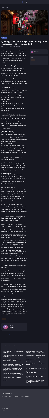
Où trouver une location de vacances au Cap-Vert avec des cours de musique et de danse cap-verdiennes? (12, 360)
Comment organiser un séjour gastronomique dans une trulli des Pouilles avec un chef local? (13, 374)
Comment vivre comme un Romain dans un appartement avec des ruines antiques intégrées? (12, 379)
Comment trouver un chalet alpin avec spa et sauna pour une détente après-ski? (35, 358)
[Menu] (26, 2)
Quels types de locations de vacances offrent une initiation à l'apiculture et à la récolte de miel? (35, 376)
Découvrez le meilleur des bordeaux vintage (35, 355)
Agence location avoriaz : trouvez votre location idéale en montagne (13, 356)
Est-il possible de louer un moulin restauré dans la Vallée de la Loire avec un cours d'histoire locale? (35, 381)
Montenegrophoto (7, 393)
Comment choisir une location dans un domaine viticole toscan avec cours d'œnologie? (36, 367)
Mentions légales (5, 408)
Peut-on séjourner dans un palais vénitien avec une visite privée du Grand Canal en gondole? (13, 365)
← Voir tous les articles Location (8, 334)
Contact (3, 410)
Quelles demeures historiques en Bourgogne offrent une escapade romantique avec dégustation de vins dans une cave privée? (35, 351)
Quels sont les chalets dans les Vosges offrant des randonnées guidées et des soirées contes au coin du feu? (35, 363)
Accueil (2, 7)
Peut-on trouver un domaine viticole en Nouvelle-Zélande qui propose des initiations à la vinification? (13, 351)
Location (6, 7)
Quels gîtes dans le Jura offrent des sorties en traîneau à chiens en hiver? (35, 371)
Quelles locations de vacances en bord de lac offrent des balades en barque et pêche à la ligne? (12, 369)
